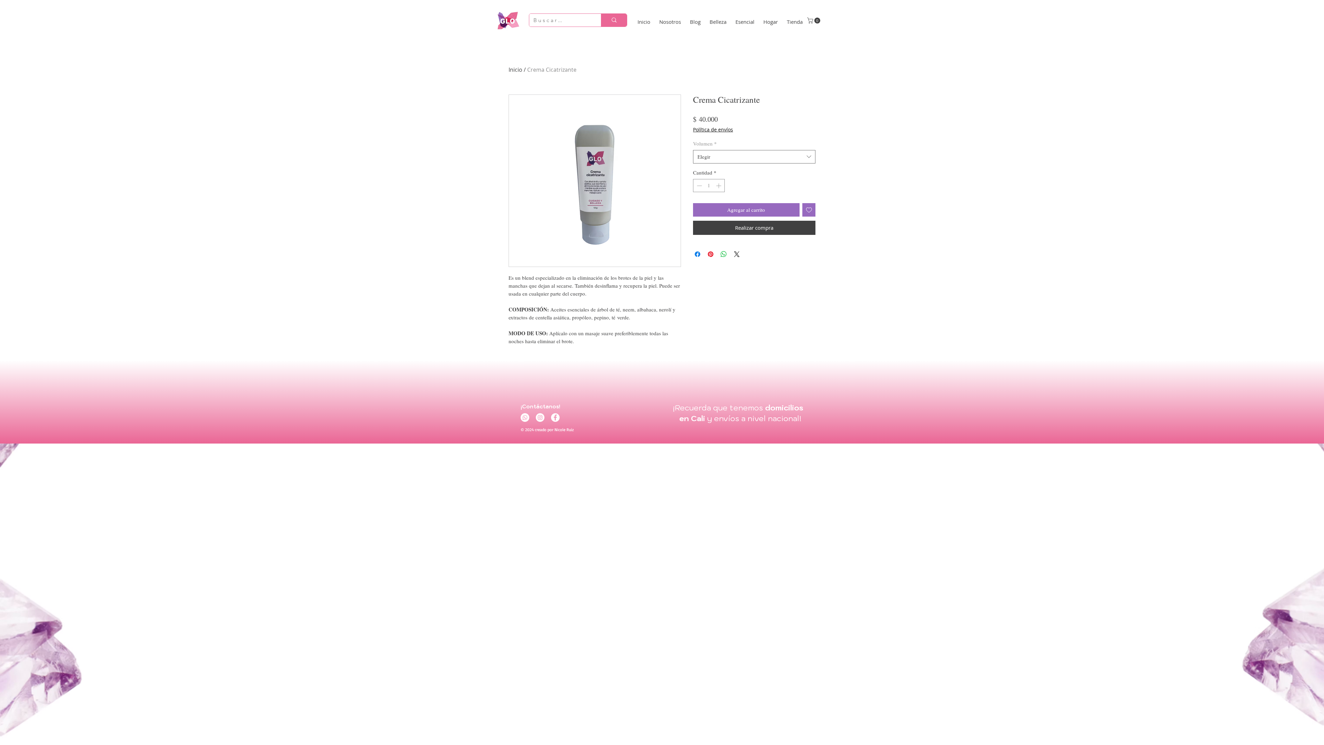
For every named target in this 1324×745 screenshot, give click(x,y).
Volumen (705, 143)
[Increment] (719, 185)
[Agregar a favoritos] (809, 210)
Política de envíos (713, 129)
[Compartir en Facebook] (697, 254)
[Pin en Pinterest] (710, 254)
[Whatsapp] (525, 417)
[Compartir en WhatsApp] (724, 254)
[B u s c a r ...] (614, 20)
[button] (814, 20)
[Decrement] (698, 185)
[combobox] (754, 156)
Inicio (515, 69)
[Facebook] (555, 417)
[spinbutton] (709, 185)
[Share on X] (737, 254)
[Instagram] (540, 417)
